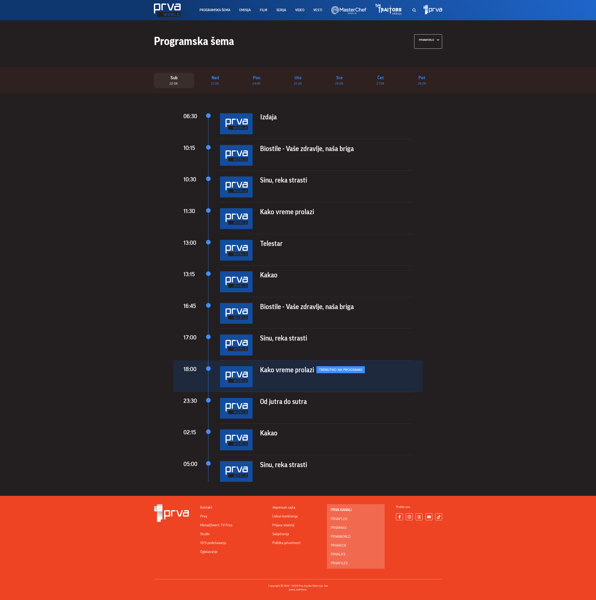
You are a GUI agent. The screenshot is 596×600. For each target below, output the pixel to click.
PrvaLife (338, 554)
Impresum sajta (283, 507)
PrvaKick (338, 545)
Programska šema (215, 10)
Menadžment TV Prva (216, 525)
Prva (203, 516)
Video (299, 10)
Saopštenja (280, 534)
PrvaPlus (339, 519)
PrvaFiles (339, 563)
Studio (205, 534)
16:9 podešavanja (213, 543)
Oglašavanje (209, 552)
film (263, 10)
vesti (317, 10)
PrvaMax (338, 528)
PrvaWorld (341, 536)
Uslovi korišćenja (285, 516)
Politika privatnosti (286, 543)
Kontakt (206, 507)
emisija (245, 10)
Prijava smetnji (283, 525)
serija (281, 10)
